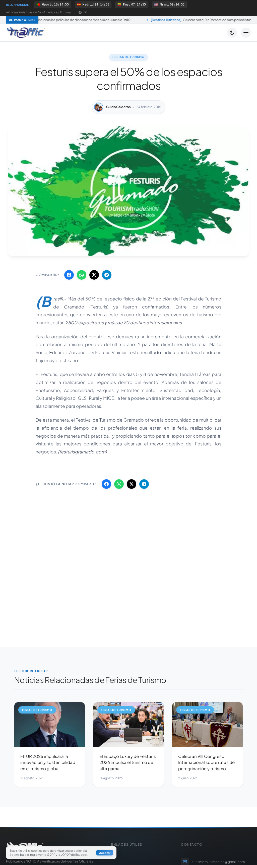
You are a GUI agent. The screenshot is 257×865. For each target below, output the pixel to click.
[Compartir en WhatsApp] (81, 275)
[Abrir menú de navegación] (246, 33)
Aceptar (104, 852)
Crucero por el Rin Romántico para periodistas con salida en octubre (180, 20)
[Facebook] (80, 12)
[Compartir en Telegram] (106, 275)
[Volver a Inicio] (26, 33)
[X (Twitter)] (85, 12)
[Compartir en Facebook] (69, 275)
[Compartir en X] (94, 275)
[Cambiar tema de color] (232, 33)
